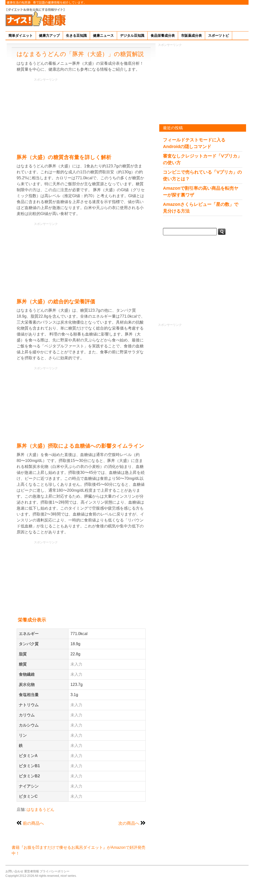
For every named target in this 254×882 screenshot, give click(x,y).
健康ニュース (103, 35)
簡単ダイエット (20, 35)
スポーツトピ (218, 35)
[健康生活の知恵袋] (36, 17)
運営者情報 (31, 871)
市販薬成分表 (191, 35)
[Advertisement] (158, 17)
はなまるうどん (40, 809)
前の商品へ (33, 823)
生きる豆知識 (76, 35)
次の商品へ (128, 823)
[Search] (221, 232)
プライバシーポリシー (54, 871)
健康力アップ (49, 35)
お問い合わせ (14, 871)
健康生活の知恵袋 (19, 2)
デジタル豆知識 (132, 35)
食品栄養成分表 (163, 35)
